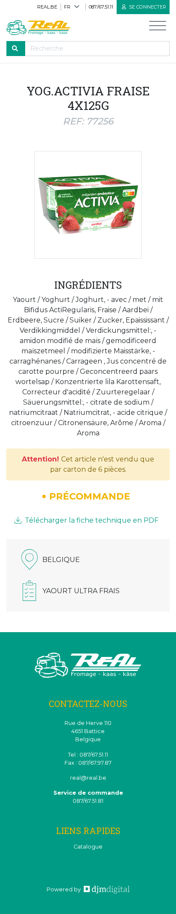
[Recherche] (15, 48)
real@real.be (88, 778)
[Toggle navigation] (158, 28)
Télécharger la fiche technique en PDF (90, 520)
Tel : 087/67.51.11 (88, 754)
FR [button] (67, 7)
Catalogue (88, 846)
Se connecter (147, 7)
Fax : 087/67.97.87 (88, 763)
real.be (47, 7)
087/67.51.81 (88, 801)
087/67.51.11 (101, 7)
